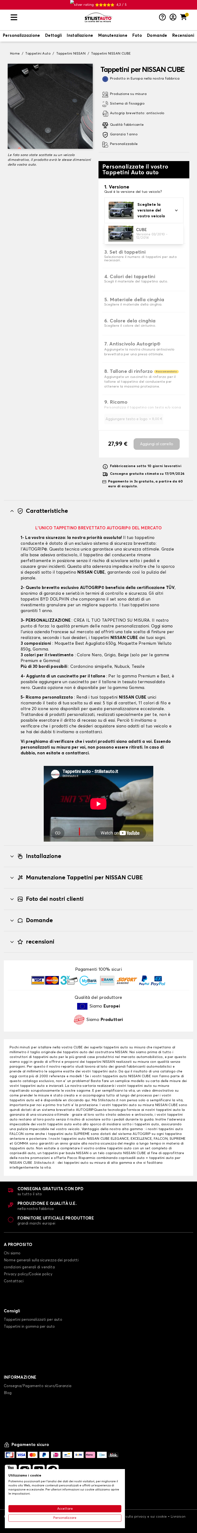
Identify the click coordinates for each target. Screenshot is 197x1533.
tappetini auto (45, 1057)
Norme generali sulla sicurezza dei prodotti (41, 1260)
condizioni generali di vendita (29, 1267)
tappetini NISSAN (100, 1062)
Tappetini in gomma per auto (29, 1326)
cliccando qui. (79, 1100)
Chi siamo (12, 1253)
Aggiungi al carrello (156, 444)
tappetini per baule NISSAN (65, 1153)
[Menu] (45, 17)
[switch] (21, 36)
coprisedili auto (23, 1153)
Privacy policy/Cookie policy (28, 1274)
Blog (8, 1393)
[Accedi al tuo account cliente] (173, 17)
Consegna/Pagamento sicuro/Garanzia (38, 1386)
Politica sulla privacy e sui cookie (139, 1516)
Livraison (178, 1516)
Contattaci (14, 1281)
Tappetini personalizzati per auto (33, 1319)
